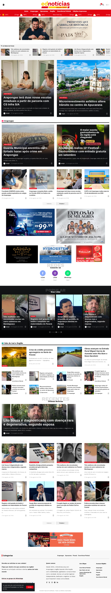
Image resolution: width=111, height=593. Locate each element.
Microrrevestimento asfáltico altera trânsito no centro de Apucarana (47, 388)
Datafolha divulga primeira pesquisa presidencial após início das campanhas (51, 51)
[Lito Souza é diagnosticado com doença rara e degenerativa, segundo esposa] (5, 52)
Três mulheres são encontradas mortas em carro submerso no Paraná (83, 51)
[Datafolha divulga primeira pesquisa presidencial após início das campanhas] (37, 52)
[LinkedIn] (57, 582)
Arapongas (7, 144)
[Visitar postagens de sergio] (4, 113)
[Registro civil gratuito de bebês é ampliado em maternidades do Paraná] (15, 312)
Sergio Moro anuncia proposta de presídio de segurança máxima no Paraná (40, 505)
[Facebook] (43, 275)
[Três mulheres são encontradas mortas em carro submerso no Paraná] (68, 52)
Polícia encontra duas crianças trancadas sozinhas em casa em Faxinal (94, 505)
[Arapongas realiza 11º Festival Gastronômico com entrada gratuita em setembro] (89, 389)
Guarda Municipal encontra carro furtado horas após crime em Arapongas (25, 151)
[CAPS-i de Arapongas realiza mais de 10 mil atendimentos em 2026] (96, 179)
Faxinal (16, 393)
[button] (29, 587)
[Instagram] (55, 275)
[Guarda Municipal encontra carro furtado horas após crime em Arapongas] (61, 389)
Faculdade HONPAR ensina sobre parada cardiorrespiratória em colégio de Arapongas (14, 193)
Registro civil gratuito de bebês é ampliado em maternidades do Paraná (14, 321)
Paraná (6, 316)
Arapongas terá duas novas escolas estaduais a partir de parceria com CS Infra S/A (69, 193)
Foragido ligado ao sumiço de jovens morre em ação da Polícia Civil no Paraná (69, 505)
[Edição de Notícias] (55, 4)
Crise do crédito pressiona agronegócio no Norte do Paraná (41, 352)
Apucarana (7, 93)
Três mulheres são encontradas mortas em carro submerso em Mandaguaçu (94, 467)
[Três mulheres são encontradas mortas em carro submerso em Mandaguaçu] (100, 52)
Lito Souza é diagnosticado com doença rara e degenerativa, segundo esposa (20, 51)
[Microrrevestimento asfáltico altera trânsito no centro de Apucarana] (34, 389)
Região (4, 365)
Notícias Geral (62, 311)
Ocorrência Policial (17, 381)
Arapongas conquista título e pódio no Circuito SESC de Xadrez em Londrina (41, 193)
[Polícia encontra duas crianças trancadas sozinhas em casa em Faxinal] (6, 389)
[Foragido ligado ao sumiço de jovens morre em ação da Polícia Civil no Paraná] (89, 376)
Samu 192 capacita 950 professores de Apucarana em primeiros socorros (27, 101)
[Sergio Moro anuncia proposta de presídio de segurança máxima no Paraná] (61, 376)
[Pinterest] (55, 582)
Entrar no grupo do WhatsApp (12, 578)
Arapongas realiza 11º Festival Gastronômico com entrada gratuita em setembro (82, 151)
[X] (49, 582)
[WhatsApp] (67, 275)
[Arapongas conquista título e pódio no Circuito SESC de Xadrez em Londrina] (41, 179)
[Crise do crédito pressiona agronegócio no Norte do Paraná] (14, 357)
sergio (8, 113)
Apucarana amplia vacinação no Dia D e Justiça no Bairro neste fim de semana (83, 101)
